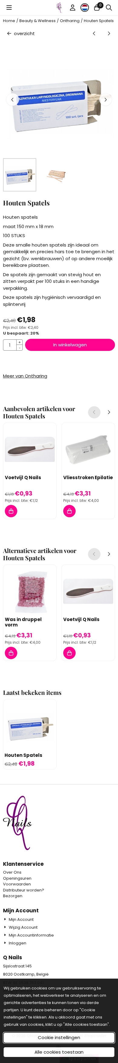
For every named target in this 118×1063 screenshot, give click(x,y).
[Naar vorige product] (94, 34)
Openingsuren (17, 878)
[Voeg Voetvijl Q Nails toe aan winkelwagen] (11, 511)
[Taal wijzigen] (85, 8)
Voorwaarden (17, 884)
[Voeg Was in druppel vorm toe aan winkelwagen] (11, 653)
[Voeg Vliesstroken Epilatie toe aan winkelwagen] (69, 511)
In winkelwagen (70, 345)
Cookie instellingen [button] (59, 1037)
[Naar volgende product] (109, 34)
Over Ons (12, 872)
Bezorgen (12, 896)
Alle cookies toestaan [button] (59, 1052)
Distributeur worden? (23, 890)
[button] (9, 8)
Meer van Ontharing (25, 376)
